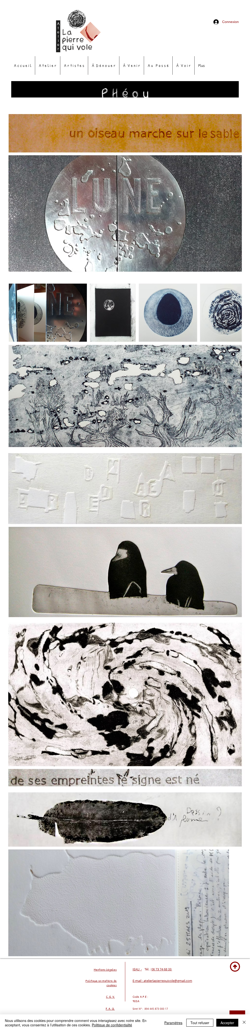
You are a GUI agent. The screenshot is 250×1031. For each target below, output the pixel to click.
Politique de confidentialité (112, 1024)
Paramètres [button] (173, 1022)
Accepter (227, 1022)
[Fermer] (244, 1022)
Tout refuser (199, 1022)
